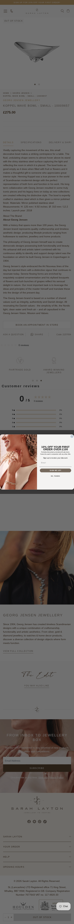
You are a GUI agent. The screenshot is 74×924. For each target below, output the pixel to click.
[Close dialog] (72, 436)
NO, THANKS (55, 476)
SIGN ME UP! (55, 470)
